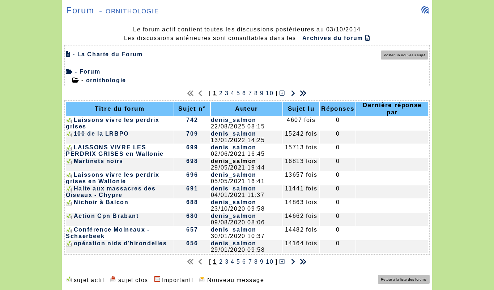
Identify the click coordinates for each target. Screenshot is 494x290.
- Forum (86, 72)
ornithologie (106, 80)
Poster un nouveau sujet (404, 55)
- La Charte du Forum (106, 54)
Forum (80, 10)
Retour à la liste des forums (403, 279)
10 (269, 93)
